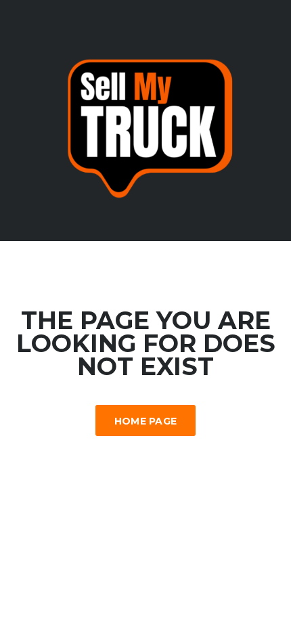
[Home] (145, 119)
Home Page (145, 421)
